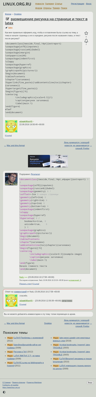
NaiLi (21, 277)
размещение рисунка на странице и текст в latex (46, 20)
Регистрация (77, 3)
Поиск (64, 8)
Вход (88, 3)
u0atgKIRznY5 (25, 121)
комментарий (20, 292)
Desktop (18, 14)
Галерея (49, 3)
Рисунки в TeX (20, 352)
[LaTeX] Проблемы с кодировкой (28, 338)
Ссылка (8, 135)
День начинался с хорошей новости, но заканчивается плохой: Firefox (76, 145)
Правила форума (18, 382)
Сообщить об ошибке (10, 385)
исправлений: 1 (75, 280)
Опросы (47, 8)
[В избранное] (86, 33)
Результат (35, 174)
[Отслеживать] (86, 41)
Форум (38, 8)
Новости (39, 3)
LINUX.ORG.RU (17, 4)
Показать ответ (25, 284)
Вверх (90, 383)
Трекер (56, 8)
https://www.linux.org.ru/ (11, 387)
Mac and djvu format (16, 145)
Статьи (58, 3)
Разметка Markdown (34, 382)
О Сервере (6, 382)
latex (10, 28)
